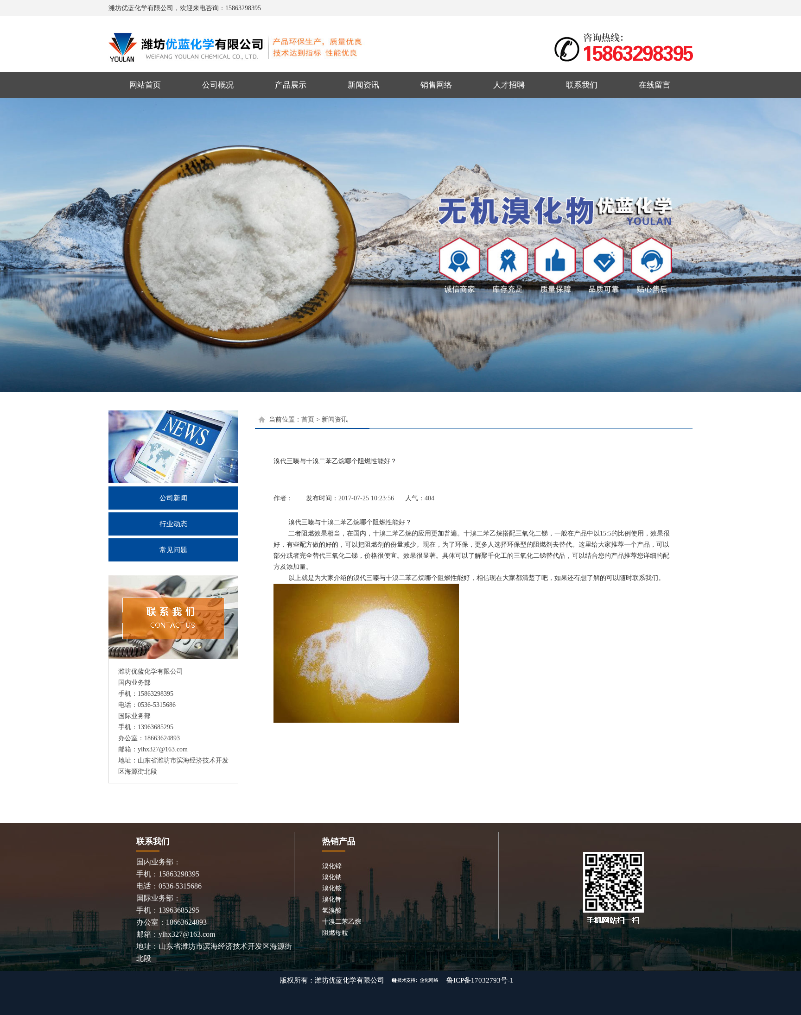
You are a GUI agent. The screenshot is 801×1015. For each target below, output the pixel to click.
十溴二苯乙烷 (340, 522)
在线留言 (654, 85)
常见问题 (173, 550)
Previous (9, 244)
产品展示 (290, 85)
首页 (307, 419)
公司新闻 (173, 498)
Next (792, 244)
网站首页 (145, 85)
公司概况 (218, 85)
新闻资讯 (363, 85)
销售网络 (436, 85)
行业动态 (173, 524)
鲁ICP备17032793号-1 (480, 980)
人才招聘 (509, 85)
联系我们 (582, 85)
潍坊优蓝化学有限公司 (349, 980)
